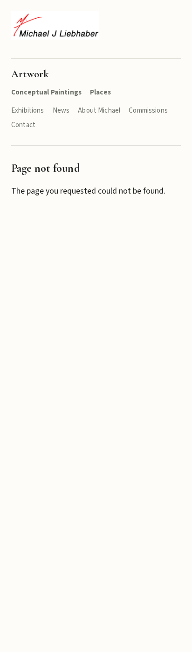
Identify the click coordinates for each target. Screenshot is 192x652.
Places (100, 92)
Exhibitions (27, 110)
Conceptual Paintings (46, 92)
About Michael (99, 110)
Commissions (148, 110)
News (61, 110)
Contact (23, 125)
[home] (55, 25)
